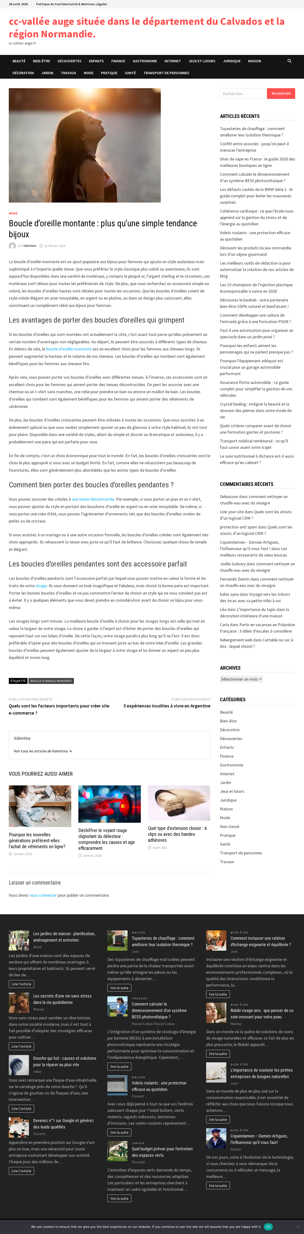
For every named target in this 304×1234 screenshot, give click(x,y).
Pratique (109, 72)
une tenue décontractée (93, 499)
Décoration (23, 72)
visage (41, 585)
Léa (223, 609)
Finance (118, 60)
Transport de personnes (166, 72)
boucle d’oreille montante (69, 349)
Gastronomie (145, 60)
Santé (130, 72)
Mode (88, 72)
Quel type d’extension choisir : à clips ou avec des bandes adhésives (177, 834)
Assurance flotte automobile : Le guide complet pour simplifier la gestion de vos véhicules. (256, 389)
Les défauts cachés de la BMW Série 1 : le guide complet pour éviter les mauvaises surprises (256, 196)
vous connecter (43, 895)
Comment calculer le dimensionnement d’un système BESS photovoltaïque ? (159, 1010)
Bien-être (41, 60)
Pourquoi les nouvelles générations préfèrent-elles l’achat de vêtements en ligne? (37, 840)
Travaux (68, 72)
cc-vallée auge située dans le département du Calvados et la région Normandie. (147, 27)
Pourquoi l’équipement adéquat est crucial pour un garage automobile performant (251, 367)
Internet (173, 60)
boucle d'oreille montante (51, 681)
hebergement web (236, 640)
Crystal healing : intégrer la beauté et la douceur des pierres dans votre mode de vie (256, 410)
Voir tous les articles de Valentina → (43, 751)
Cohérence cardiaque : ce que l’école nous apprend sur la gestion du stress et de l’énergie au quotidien (257, 217)
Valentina (29, 246)
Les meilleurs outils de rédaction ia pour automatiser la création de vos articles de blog (257, 269)
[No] (298, 1226)
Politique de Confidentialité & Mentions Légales (71, 4)
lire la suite (119, 987)
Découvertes (69, 60)
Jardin (47, 72)
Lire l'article (21, 984)
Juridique (232, 60)
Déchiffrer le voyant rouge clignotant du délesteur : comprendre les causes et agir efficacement (106, 839)
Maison (254, 60)
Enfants (96, 60)
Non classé (229, 826)
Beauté (19, 60)
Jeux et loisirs (202, 60)
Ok (268, 1227)
